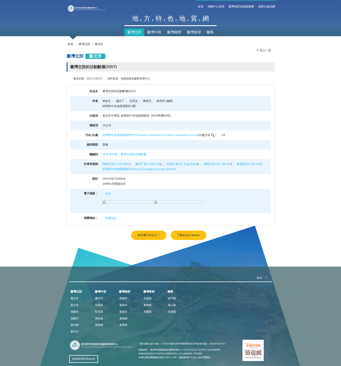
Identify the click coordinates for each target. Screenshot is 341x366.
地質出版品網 (266, 6)
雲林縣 (99, 325)
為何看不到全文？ (148, 235)
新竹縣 (75, 325)
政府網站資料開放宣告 (83, 359)
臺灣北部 (134, 32)
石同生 (171, 164)
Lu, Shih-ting (153, 164)
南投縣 (99, 318)
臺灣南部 (174, 32)
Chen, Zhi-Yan (222, 164)
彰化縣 (99, 311)
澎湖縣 (172, 311)
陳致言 (208, 164)
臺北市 (99, 44)
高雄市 (123, 298)
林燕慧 (241, 164)
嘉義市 (123, 311)
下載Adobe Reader (188, 235)
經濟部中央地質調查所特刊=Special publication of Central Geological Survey (150, 135)
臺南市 (123, 305)
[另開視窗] (253, 351)
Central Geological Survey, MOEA (153, 169)
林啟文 (106, 164)
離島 (210, 32)
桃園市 (75, 311)
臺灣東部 (194, 32)
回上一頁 (265, 50)
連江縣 (172, 305)
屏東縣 (123, 325)
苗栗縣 (99, 305)
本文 (108, 193)
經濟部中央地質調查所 (116, 169)
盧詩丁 (139, 164)
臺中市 (99, 298)
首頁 (201, 6)
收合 (259, 278)
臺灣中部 (154, 32)
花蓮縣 (147, 298)
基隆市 (75, 318)
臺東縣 (147, 305)
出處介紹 (204, 135)
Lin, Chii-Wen (120, 164)
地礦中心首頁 (215, 6)
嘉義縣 (123, 318)
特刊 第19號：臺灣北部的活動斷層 (124, 154)
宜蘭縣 (147, 311)
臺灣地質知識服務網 (241, 6)
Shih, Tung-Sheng (187, 164)
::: (66, 2)
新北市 (75, 305)
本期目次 (111, 218)
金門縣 (172, 298)
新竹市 (75, 331)
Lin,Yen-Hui (254, 164)
